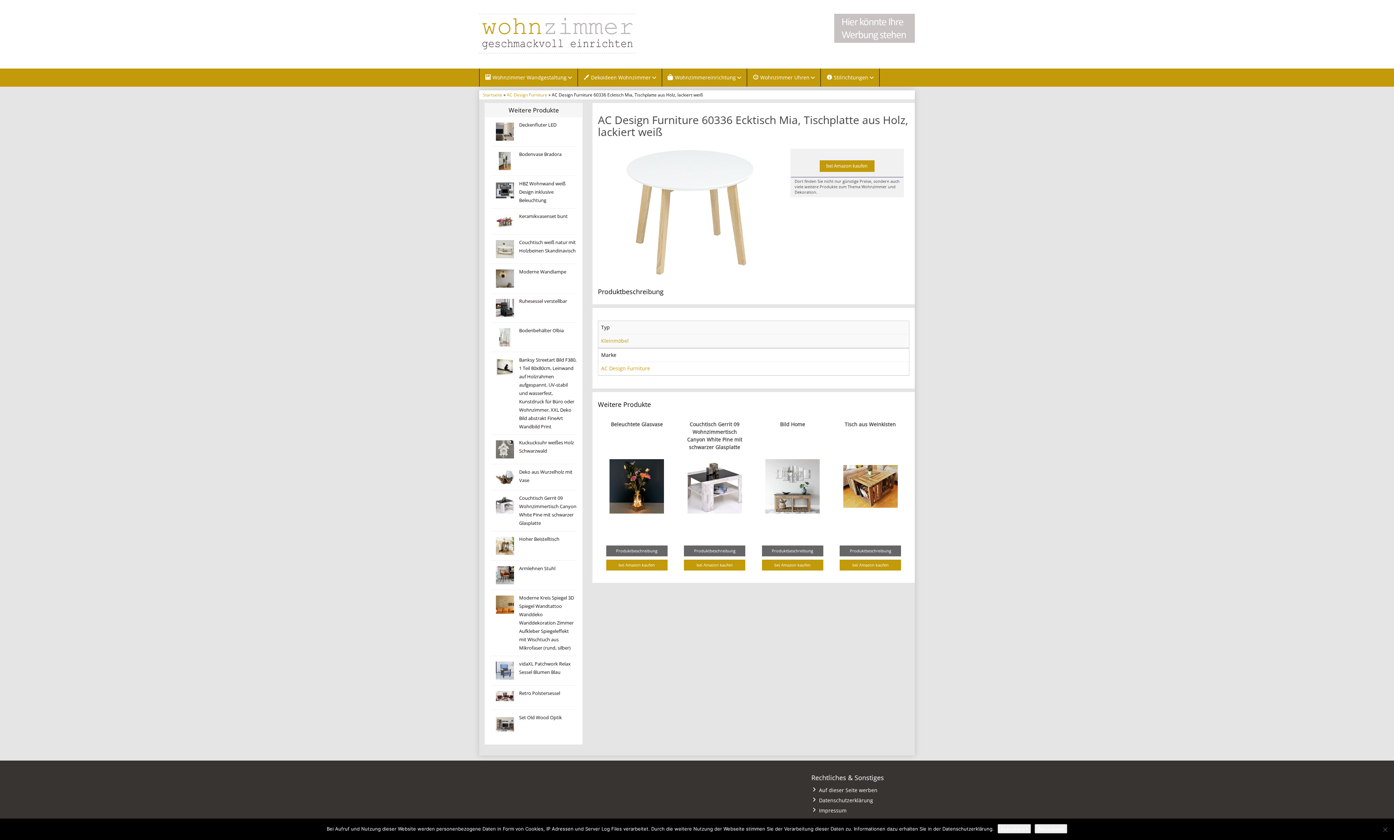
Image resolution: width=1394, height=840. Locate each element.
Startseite (492, 95)
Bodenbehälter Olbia (541, 331)
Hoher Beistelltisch (539, 539)
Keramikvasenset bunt (543, 216)
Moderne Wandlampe (542, 272)
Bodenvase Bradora (540, 154)
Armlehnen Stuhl (537, 568)
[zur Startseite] (570, 33)
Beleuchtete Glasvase (637, 424)
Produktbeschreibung (636, 550)
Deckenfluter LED (538, 125)
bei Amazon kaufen (847, 166)
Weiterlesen (1051, 829)
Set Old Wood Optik (540, 718)
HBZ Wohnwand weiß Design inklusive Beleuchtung (542, 192)
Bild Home (792, 424)
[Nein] (1385, 829)
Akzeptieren (1014, 829)
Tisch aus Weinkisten (870, 424)
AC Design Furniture (527, 95)
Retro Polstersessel (539, 693)
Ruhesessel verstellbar (543, 301)
